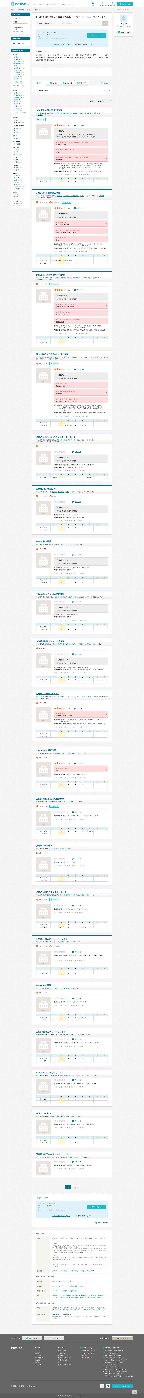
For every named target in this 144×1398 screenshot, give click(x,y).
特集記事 (37, 1360)
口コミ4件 (80, 290)
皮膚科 (16, 120)
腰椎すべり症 (92, 1297)
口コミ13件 (80, 369)
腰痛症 (36, 9)
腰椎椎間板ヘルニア (58, 1295)
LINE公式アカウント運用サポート (114, 1373)
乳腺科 (16, 101)
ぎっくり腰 (59, 1297)
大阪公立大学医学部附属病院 (49, 110)
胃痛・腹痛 (73, 1309)
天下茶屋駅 (69, 696)
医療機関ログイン (122, 1338)
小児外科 (16, 162)
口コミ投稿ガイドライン (88, 1350)
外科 (15, 93)
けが (56, 1309)
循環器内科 (17, 61)
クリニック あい (43, 1113)
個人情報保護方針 (86, 1357)
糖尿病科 (16, 70)
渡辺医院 (46, 750)
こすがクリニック (50, 1072)
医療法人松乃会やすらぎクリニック (52, 1154)
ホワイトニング (18, 189)
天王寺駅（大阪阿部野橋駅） (62, 113)
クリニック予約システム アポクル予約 (116, 1360)
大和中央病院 (50, 275)
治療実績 (40, 115)
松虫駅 (82, 196)
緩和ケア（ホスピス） (20, 85)
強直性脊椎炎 (74, 1297)
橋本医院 (43, 541)
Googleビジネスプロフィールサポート (116, 1371)
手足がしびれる (99, 1308)
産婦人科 (16, 154)
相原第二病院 (48, 193)
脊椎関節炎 (67, 1297)
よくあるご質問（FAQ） (88, 1353)
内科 (15, 57)
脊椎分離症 (100, 1297)
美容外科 (16, 110)
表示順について (105, 83)
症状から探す (62, 1353)
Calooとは (92, 5)
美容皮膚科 (17, 122)
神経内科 (16, 76)
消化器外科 (17, 99)
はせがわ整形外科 (44, 845)
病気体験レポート (40, 1357)
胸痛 (64, 1309)
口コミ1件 (80, 708)
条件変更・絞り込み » (96, 35)
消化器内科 (17, 63)
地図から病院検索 (103, 1223)
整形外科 (54, 1281)
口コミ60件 (80, 125)
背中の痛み (63, 1308)
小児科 (16, 159)
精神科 (16, 167)
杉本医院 (43, 985)
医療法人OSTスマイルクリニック (51, 892)
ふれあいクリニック (51, 1032)
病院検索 (29, 9)
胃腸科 (16, 65)
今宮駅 (61, 357)
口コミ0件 (78, 452)
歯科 (15, 175)
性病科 (16, 132)
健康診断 (16, 203)
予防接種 (16, 201)
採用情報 (21, 1386)
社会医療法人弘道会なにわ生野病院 (52, 354)
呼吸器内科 (17, 59)
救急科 (16, 196)
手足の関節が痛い (86, 1309)
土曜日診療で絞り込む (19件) (61, 44)
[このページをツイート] (108, 1386)
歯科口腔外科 (18, 184)
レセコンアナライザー (111, 1364)
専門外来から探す (63, 1360)
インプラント (18, 186)
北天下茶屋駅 (67, 753)
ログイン (112, 5)
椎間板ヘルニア (85, 1295)
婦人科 (16, 152)
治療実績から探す (63, 1355)
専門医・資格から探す (64, 1357)
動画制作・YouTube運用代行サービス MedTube (119, 1376)
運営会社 (13, 1386)
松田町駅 (59, 753)
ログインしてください (123, 26)
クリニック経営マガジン (112, 1367)
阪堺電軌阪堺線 (18, 31)
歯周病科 (16, 180)
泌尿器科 (16, 128)
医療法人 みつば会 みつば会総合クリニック (56, 437)
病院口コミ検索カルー (17, 9)
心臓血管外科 (18, 97)
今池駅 (80, 113)
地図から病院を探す (18, 43)
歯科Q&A (37, 1362)
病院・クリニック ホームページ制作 (115, 1369)
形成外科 (16, 108)
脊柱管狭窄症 (83, 1297)
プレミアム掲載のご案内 (112, 1353)
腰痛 (53, 1308)
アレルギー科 (18, 74)
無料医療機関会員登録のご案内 (114, 1350)
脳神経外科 (17, 104)
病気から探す (62, 1350)
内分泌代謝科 (18, 68)
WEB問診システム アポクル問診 (114, 1362)
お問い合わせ (31, 1386)
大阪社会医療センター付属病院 (50, 641)
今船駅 (67, 492)
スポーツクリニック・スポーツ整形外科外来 (64, 1286)
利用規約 (84, 1355)
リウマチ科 (17, 72)
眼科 (15, 138)
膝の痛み (99, 1309)
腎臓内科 (16, 81)
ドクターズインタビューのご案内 (114, 1357)
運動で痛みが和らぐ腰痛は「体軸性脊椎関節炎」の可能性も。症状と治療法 (73, 1271)
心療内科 (16, 170)
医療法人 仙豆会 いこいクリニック (52, 939)
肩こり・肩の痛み (76, 1308)
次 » (108, 90)
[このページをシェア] (102, 1386)
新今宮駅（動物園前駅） (73, 277)
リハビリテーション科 (65, 1281)
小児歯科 (16, 182)
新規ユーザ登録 (103, 5)
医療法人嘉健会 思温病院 (47, 694)
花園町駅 (63, 277)
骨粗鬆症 (93, 1295)
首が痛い (88, 1308)
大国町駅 (55, 357)
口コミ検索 (38, 1355)
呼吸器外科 (17, 95)
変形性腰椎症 (76, 1295)
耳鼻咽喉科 (17, 144)
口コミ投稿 (38, 1364)
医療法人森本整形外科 (46, 489)
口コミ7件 (80, 208)
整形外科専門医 (74, 1291)
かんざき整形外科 (50, 594)
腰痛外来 (80, 1286)
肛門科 (16, 130)
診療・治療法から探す (64, 1364)
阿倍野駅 (74, 113)
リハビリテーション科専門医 (60, 1291)
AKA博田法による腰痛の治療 (60, 1314)
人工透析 (16, 83)
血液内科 (16, 78)
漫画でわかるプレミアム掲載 (113, 1355)
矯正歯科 (16, 178)
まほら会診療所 (50, 799)
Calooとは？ (38, 1350)
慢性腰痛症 (68, 1295)
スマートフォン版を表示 (122, 1386)
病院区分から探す (63, 1362)
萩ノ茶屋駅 (56, 277)
